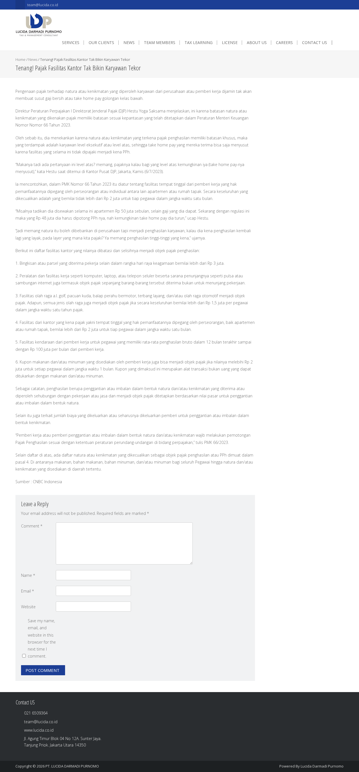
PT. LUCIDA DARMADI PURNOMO (72, 766)
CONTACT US (314, 42)
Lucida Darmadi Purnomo (322, 766)
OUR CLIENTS (101, 42)
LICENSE (230, 42)
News (32, 59)
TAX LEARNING (199, 42)
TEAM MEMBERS (159, 42)
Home (20, 59)
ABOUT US (257, 42)
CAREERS (284, 42)
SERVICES (70, 42)
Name (28, 575)
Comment (31, 526)
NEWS (129, 42)
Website (28, 606)
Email (27, 591)
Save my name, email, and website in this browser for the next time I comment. (42, 638)
